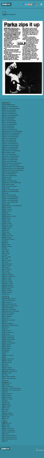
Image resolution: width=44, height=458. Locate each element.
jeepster (6, 4)
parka (4, 12)
